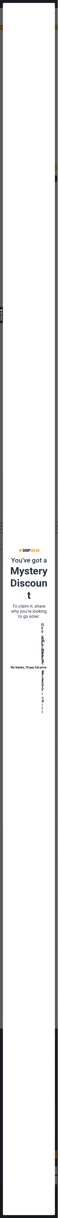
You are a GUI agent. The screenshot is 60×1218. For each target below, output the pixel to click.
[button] (1, 315)
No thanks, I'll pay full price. (29, 667)
